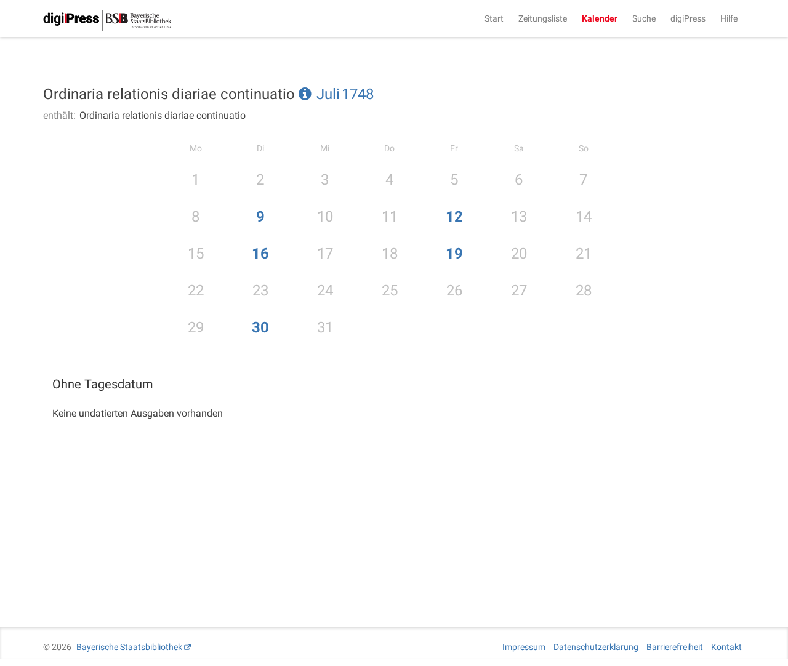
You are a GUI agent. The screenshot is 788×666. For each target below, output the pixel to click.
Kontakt (726, 647)
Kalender (599, 18)
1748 (358, 94)
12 (454, 216)
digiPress (688, 18)
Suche (644, 18)
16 (260, 253)
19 (454, 253)
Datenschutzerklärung (595, 647)
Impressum (523, 647)
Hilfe (729, 18)
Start (494, 18)
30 (260, 327)
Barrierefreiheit (674, 647)
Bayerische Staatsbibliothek (129, 647)
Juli (328, 94)
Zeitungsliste (542, 18)
